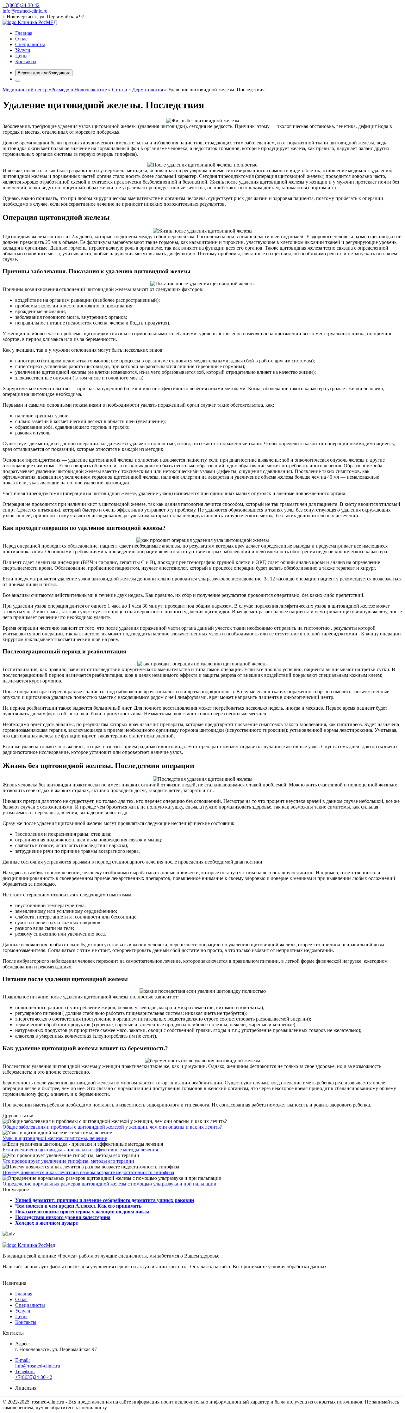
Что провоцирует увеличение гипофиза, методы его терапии (68, 1161)
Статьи (119, 89)
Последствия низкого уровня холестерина (62, 1217)
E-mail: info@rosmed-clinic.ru (37, 1362)
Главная (23, 33)
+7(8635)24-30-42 (21, 5)
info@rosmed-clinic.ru (25, 11)
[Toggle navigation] (17, 81)
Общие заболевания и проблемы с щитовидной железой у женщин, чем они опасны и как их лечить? (112, 1127)
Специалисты (30, 44)
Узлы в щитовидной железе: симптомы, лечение (55, 1138)
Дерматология (147, 89)
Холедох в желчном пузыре (46, 1223)
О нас (21, 38)
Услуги (22, 50)
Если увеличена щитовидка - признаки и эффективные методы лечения (80, 1149)
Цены (21, 55)
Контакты (25, 61)
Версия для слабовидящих (44, 72)
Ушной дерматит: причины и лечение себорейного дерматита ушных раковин (104, 1200)
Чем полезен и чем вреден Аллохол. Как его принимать (78, 1206)
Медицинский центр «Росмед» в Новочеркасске (55, 89)
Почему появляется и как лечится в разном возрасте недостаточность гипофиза (88, 1172)
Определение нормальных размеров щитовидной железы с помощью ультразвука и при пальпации (109, 1183)
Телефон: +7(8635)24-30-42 (33, 1374)
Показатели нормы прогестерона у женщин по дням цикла (82, 1211)
